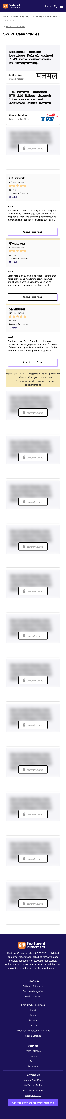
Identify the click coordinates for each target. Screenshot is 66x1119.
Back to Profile (15, 26)
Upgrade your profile (44, 373)
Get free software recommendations (33, 1102)
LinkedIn (33, 1056)
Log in (48, 6)
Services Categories (33, 991)
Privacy (33, 1020)
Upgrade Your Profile (33, 1080)
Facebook (33, 1066)
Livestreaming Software (40, 16)
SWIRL (55, 16)
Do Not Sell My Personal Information (33, 1030)
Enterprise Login (33, 1095)
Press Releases (33, 1051)
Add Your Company (33, 1090)
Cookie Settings (33, 1035)
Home (5, 16)
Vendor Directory (33, 996)
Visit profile (33, 231)
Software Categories (19, 16)
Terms (33, 1015)
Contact (33, 1025)
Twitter (33, 1061)
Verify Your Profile (33, 1085)
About (33, 1010)
